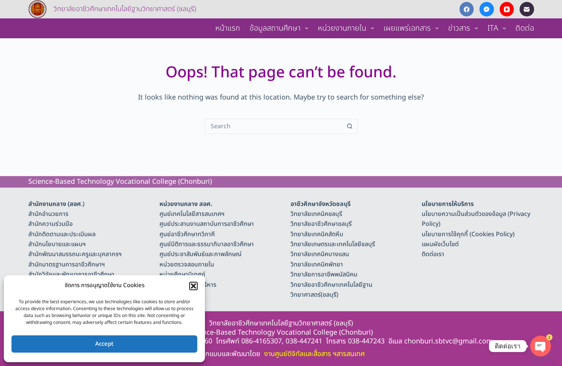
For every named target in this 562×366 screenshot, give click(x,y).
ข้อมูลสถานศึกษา (275, 28)
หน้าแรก (227, 28)
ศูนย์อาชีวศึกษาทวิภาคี (187, 234)
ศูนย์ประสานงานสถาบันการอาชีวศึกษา (206, 224)
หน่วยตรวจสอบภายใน (186, 264)
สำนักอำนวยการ (48, 214)
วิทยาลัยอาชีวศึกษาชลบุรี (321, 224)
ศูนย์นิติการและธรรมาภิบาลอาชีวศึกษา (206, 244)
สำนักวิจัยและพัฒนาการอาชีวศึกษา (71, 274)
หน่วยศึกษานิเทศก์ (182, 274)
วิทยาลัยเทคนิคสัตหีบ (317, 234)
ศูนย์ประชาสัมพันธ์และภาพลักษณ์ (200, 254)
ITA (492, 28)
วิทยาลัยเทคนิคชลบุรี (316, 214)
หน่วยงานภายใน (342, 28)
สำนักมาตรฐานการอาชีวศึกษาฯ (66, 264)
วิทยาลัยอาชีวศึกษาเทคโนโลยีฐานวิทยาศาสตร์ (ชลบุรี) (125, 9)
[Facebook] (467, 9)
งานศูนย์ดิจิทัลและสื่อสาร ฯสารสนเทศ (314, 354)
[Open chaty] (540, 346)
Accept (104, 344)
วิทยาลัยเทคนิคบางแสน (320, 254)
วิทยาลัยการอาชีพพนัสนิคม (324, 274)
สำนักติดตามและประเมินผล (62, 234)
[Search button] (349, 126)
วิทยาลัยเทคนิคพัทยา (317, 264)
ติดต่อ (524, 28)
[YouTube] (507, 9)
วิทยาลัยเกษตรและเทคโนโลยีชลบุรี (333, 244)
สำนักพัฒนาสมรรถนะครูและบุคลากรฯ (75, 254)
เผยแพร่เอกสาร (407, 28)
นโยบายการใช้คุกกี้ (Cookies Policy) (468, 234)
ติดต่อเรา (433, 254)
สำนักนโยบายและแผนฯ (57, 244)
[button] (193, 286)
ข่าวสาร (459, 28)
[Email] (527, 9)
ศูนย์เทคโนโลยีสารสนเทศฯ (191, 214)
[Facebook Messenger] (486, 9)
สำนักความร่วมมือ (50, 224)
